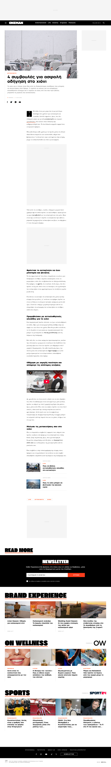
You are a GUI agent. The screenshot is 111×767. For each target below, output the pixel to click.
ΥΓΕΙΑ (60, 668)
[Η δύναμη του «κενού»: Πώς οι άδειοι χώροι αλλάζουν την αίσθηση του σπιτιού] (43, 657)
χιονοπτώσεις (31, 121)
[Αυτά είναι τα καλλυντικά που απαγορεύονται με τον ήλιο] (17, 657)
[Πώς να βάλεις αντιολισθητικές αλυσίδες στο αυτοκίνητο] (33, 467)
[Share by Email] (19, 102)
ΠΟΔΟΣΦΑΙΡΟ (12, 718)
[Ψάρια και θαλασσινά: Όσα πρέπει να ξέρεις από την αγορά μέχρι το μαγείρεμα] (93, 657)
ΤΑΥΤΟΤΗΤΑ (41, 750)
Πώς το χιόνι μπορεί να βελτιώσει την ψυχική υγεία (52, 485)
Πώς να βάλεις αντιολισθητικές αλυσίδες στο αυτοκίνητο (53, 468)
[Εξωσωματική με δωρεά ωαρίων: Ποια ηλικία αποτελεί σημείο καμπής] (68, 657)
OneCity (55, 22)
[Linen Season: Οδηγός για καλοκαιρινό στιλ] (17, 609)
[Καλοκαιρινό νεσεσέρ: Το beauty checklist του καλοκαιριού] (43, 609)
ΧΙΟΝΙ (49, 499)
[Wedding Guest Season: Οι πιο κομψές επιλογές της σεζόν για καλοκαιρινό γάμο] (68, 609)
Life (49, 22)
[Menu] (6, 22)
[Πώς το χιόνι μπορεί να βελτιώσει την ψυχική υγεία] (33, 484)
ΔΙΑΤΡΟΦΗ (87, 668)
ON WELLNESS (26, 644)
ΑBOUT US (51, 750)
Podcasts (72, 22)
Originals (63, 22)
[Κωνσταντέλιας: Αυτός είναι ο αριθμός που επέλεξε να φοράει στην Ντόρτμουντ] (17, 707)
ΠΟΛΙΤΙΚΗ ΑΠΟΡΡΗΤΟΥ (78, 750)
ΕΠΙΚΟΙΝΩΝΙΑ (29, 750)
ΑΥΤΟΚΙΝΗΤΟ (11, 73)
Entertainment (40, 22)
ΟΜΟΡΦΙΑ (10, 668)
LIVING (35, 668)
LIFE (44, 463)
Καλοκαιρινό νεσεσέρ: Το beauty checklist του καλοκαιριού (43, 623)
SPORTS (17, 693)
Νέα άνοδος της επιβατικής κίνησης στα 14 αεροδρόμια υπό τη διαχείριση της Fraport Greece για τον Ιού (93, 625)
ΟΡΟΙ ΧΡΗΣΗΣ (62, 750)
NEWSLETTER (69, 754)
